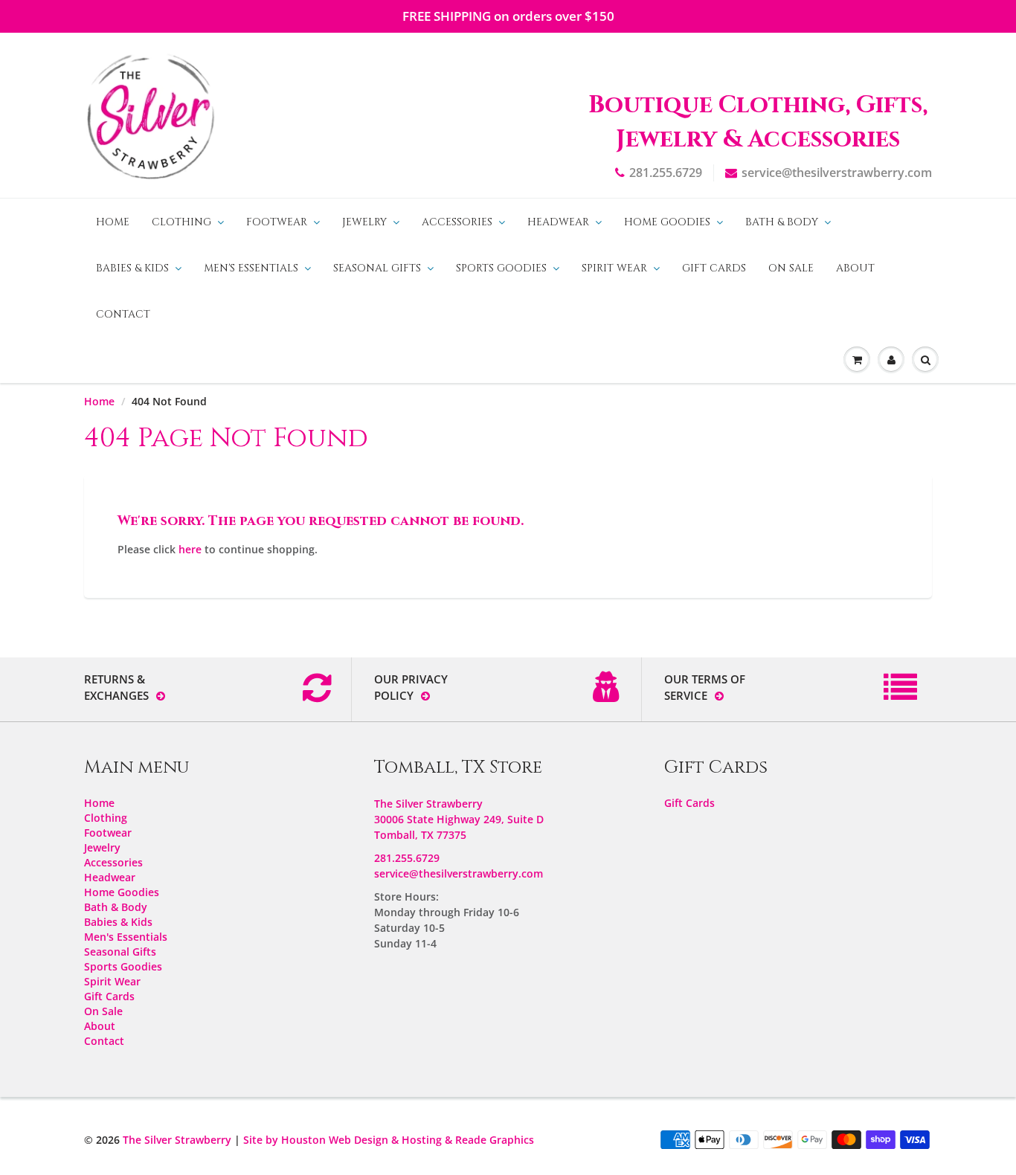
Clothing (181, 222)
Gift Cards (714, 268)
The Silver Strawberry (177, 1140)
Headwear (558, 222)
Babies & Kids (132, 268)
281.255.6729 (665, 172)
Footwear (276, 222)
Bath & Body (781, 222)
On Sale (791, 268)
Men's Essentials (251, 268)
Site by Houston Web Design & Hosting (342, 1140)
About (855, 268)
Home (112, 222)
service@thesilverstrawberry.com (837, 172)
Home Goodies (667, 222)
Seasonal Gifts (377, 268)
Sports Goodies (501, 268)
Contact (123, 314)
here (190, 549)
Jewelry (364, 222)
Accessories (457, 222)
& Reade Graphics (489, 1140)
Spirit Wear (614, 268)
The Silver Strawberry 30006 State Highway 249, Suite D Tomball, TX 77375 (459, 819)
